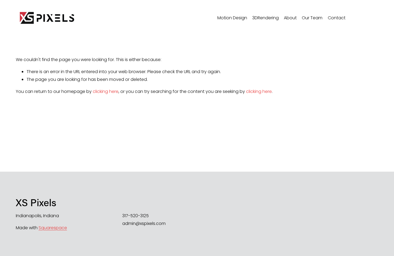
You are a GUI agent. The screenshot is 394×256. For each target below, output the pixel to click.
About (290, 18)
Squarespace (53, 228)
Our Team (312, 18)
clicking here (105, 91)
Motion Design (232, 18)
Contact (336, 18)
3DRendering (265, 18)
